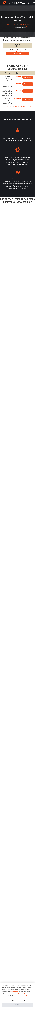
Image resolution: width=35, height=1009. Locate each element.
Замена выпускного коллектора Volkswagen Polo (7, 101)
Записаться (17, 53)
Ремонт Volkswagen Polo (24, 24)
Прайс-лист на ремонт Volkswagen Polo (17, 106)
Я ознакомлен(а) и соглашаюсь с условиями (17, 1000)
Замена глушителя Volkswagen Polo (7, 78)
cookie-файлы (14, 991)
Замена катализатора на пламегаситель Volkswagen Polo (7, 92)
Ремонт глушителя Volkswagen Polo (7, 84)
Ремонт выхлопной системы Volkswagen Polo (19, 26)
